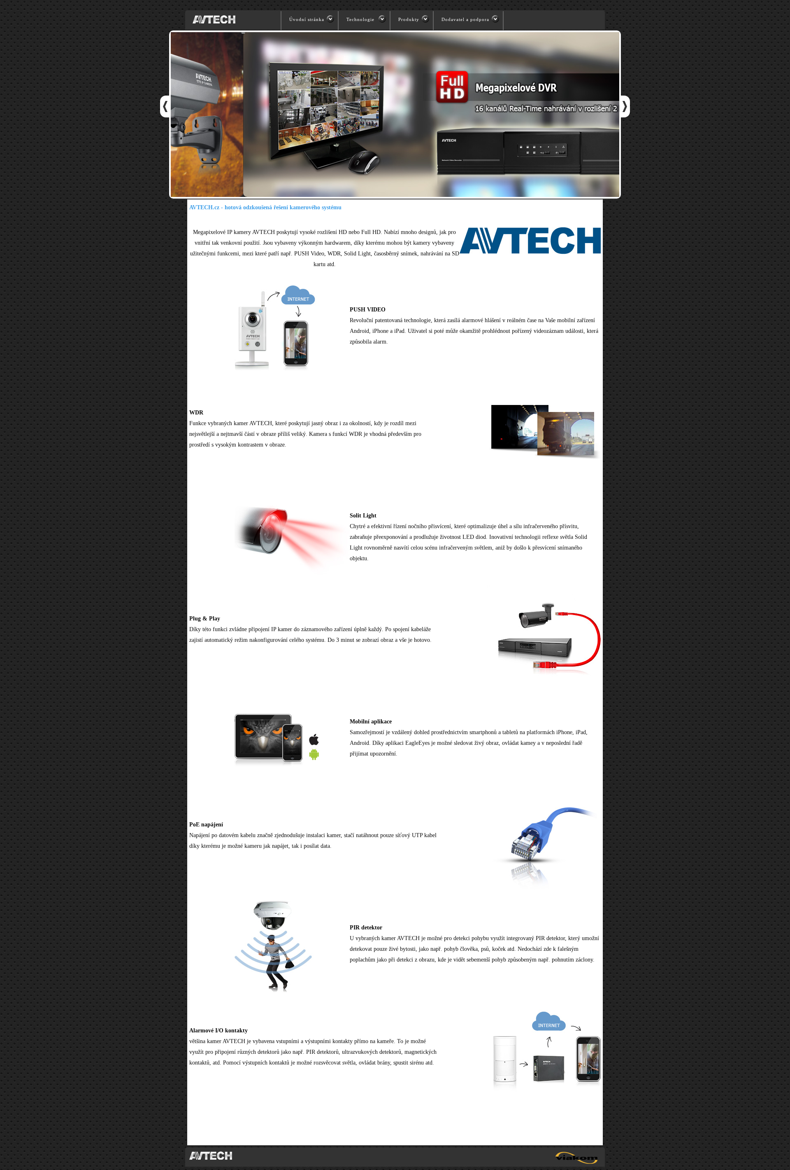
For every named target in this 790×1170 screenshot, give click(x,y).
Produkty (408, 19)
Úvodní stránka (306, 19)
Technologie (361, 19)
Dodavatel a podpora (465, 19)
